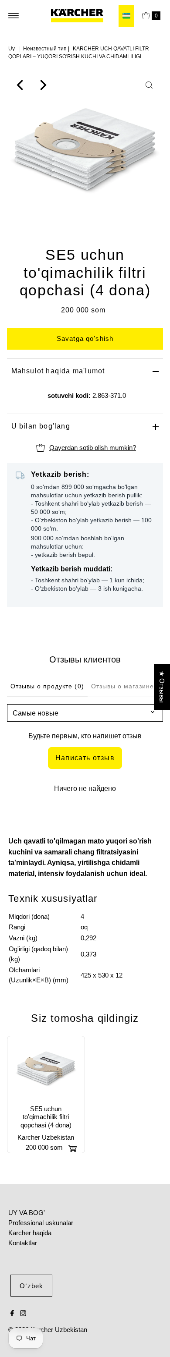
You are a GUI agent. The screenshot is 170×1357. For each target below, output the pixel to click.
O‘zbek (31, 1286)
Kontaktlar (22, 1243)
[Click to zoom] (149, 85)
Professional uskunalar (40, 1222)
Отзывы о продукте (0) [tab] (47, 686)
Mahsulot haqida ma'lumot (58, 371)
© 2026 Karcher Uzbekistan (47, 1329)
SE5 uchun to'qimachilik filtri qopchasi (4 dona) (45, 1117)
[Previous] (21, 85)
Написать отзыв (85, 758)
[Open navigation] (13, 16)
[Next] (42, 85)
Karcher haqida (29, 1233)
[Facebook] (12, 1314)
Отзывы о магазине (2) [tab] (128, 686)
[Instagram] (23, 1314)
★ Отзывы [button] (162, 687)
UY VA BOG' (26, 1212)
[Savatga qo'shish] (72, 1148)
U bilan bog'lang (40, 426)
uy (11, 49)
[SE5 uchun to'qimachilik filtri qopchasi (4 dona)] (46, 1068)
